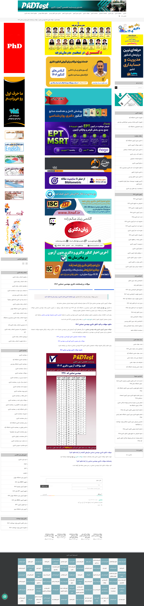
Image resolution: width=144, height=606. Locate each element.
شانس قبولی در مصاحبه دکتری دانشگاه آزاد (15, 427)
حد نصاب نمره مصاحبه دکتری (19, 441)
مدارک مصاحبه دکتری (21, 369)
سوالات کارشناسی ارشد (136, 317)
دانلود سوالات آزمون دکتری (135, 145)
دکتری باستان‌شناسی (88, 568)
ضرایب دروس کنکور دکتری (134, 258)
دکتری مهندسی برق (47, 575)
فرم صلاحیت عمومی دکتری (20, 445)
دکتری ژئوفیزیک (72, 575)
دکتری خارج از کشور (137, 172)
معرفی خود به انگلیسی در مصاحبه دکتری (16, 405)
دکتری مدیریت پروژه (80, 599)
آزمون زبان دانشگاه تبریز (20, 509)
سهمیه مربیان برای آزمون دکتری (134, 267)
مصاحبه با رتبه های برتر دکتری (134, 189)
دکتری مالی (105, 568)
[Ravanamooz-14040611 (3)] (78, 106)
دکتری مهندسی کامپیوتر (47, 581)
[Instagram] (26, 263)
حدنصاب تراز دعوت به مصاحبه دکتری (17, 291)
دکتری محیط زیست (88, 589)
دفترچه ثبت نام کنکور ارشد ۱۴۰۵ (134, 308)
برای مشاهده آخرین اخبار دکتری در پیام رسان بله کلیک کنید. (59, 297)
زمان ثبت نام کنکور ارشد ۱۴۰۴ (134, 303)
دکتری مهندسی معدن (96, 581)
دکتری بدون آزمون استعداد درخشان (133, 150)
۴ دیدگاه (44, 537)
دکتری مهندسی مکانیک (113, 581)
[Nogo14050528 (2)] (78, 122)
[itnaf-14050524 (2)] (78, 199)
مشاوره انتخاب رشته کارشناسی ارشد (133, 326)
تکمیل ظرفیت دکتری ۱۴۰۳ (135, 208)
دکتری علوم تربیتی (38, 561)
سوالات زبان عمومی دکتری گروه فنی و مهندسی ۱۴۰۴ (71, 341)
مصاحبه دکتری (23, 355)
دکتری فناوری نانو (30, 575)
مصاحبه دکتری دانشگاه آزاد (20, 360)
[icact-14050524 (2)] (78, 262)
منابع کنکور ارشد (138, 285)
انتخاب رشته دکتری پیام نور (19, 295)
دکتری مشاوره (30, 561)
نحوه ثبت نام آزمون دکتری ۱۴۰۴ (134, 226)
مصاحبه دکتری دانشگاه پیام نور (19, 364)
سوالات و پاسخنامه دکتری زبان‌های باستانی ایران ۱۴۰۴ (71, 535)
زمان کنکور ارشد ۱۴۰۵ (136, 312)
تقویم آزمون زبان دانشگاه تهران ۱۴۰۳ (17, 496)
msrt (25, 464)
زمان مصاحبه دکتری (21, 418)
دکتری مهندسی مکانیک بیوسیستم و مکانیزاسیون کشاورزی (80, 589)
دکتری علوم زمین (47, 568)
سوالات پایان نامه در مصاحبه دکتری (17, 400)
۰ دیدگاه (95, 539)
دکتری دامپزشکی (22, 561)
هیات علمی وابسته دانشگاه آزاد (134, 367)
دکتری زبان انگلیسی (22, 589)
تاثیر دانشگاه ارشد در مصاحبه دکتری (17, 409)
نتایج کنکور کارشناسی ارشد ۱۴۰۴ (134, 290)
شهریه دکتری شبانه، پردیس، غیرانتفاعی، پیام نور (130, 122)
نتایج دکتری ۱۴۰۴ (137, 199)
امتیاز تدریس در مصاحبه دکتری (18, 378)
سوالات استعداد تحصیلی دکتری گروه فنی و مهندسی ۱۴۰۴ (71, 337)
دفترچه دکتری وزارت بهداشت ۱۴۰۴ (18, 528)
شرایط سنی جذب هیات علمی (134, 358)
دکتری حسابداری (64, 561)
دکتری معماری (72, 599)
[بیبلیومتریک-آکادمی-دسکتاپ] (78, 173)
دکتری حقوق (88, 561)
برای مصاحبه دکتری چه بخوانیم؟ (18, 432)
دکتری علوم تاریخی (104, 561)
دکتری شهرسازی (64, 599)
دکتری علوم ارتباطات (96, 568)
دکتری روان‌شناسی (113, 568)
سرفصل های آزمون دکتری (134, 253)
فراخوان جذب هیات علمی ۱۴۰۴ (134, 349)
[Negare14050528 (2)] (78, 156)
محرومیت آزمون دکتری (136, 244)
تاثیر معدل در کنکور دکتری (135, 262)
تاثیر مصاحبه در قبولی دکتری (19, 436)
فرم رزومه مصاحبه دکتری (20, 391)
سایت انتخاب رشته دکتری (20, 313)
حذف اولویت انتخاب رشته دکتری (17, 341)
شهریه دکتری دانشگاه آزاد (135, 118)
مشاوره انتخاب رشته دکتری (20, 277)
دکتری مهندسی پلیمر (88, 581)
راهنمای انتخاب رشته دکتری (19, 286)
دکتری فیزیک (80, 575)
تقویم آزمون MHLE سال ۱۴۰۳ (19, 500)
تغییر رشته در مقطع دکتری (135, 240)
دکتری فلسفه (47, 561)
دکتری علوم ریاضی (104, 575)
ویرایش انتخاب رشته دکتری (19, 337)
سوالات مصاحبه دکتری (21, 373)
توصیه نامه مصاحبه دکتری (20, 387)
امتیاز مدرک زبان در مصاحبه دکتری (18, 382)
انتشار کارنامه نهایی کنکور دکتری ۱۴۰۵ (132, 429)
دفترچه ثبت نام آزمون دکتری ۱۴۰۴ (133, 222)
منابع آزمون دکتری (137, 163)
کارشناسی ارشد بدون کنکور (135, 281)
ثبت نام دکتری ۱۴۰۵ (137, 217)
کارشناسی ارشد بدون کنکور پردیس (133, 321)
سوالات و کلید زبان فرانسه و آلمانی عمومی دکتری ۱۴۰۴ (84, 535)
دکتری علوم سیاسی (80, 561)
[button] (119, 16)
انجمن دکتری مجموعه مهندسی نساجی (51, 315)
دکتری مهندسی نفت (64, 581)
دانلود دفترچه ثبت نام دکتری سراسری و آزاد (131, 168)
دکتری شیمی (38, 568)
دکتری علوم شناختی (55, 575)
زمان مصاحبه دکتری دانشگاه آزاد (18, 423)
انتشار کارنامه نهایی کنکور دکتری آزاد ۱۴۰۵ (131, 410)
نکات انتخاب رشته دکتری (20, 282)
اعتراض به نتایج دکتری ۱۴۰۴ (135, 203)
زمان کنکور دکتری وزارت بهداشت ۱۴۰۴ (17, 523)
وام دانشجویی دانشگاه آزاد (135, 127)
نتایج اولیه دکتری (87, 319)
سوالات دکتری (79, 457)
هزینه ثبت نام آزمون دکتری (135, 231)
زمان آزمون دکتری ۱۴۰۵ (136, 212)
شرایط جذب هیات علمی (136, 362)
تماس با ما (129, 455)
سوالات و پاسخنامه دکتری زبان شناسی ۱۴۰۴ (59, 535)
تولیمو (25, 473)
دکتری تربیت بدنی (80, 568)
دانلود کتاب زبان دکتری (136, 154)
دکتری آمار (88, 575)
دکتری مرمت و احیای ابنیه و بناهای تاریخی (38, 599)
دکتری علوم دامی (122, 599)
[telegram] (71, 189)
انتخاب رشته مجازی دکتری (20, 304)
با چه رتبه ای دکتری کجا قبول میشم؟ (17, 300)
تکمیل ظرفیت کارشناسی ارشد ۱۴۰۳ (133, 294)
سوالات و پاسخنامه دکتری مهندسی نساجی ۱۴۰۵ (97, 535)
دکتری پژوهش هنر (55, 599)
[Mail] (23, 263)
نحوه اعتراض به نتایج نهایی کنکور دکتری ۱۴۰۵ (130, 434)
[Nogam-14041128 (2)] (78, 56)
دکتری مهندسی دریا (96, 589)
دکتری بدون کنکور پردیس (135, 177)
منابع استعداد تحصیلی (136, 159)
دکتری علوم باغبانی (30, 589)
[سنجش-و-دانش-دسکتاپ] (78, 89)
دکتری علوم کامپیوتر (96, 575)
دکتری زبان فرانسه (22, 568)
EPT (25, 469)
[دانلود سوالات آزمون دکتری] (129, 94)
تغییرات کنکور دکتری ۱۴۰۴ (135, 235)
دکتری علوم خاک (56, 589)
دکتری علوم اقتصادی (113, 561)
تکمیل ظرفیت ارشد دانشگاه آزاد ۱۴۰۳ (132, 299)
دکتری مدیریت (72, 561)
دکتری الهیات (122, 568)
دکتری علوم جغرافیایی (122, 561)
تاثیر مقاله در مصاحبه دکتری (19, 396)
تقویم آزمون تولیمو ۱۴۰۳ (20, 487)
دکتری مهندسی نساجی (30, 581)
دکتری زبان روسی (22, 575)
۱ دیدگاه (69, 539)
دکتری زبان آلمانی (22, 581)
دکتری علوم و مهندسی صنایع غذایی (72, 589)
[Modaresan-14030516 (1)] (78, 22)
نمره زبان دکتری (22, 460)
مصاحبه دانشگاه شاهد (136, 330)
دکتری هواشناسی (64, 575)
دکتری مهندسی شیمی (56, 581)
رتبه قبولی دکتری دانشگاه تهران (18, 309)
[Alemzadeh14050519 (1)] (78, 216)
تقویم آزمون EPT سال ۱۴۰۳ (20, 491)
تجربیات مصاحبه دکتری (21, 414)
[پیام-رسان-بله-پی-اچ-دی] (78, 250)
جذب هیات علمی (137, 344)
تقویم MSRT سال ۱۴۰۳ (21, 482)
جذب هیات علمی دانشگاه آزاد (134, 353)
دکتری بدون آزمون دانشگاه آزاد (134, 141)
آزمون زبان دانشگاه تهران (20, 478)
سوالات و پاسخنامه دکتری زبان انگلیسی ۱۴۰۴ (46, 535)
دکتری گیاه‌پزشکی (113, 599)
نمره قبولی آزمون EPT (21, 505)
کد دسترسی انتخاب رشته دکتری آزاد (17, 325)
